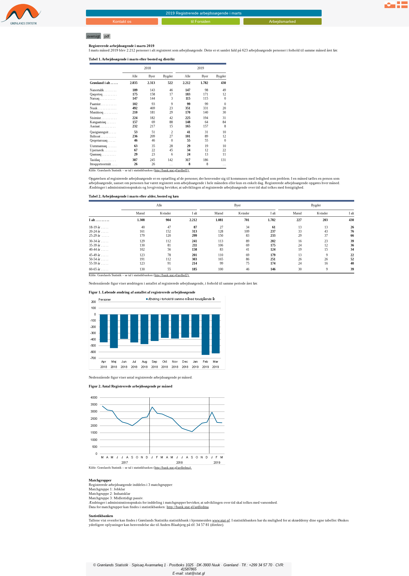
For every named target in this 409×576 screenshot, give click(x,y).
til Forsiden (200, 21)
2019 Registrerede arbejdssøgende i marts (204, 13)
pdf (106, 36)
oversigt (93, 36)
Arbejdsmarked (282, 21)
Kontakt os (122, 21)
